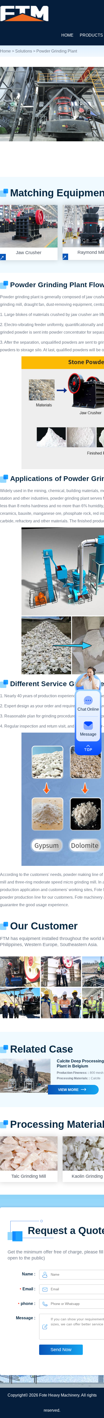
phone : (28, 1303)
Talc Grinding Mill (28, 1176)
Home (5, 51)
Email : (28, 1289)
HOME (67, 35)
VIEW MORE (68, 1090)
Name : (28, 1274)
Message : (25, 1318)
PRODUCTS (91, 35)
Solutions (23, 51)
